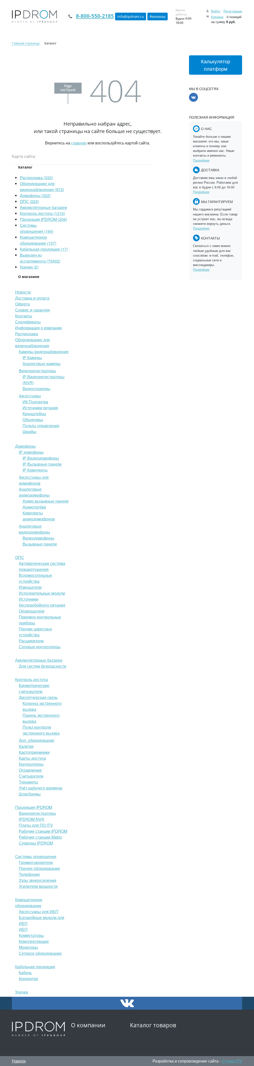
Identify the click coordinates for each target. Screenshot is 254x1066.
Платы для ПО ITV (36, 825)
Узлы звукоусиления (37, 880)
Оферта (22, 304)
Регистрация (232, 11)
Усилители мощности (38, 886)
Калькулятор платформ (215, 65)
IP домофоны (31, 452)
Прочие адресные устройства (35, 632)
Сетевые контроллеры (40, 647)
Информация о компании (38, 328)
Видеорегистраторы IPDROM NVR (37, 816)
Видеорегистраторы (37, 371)
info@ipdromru (130, 16)
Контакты (23, 316)
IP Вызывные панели (42, 464)
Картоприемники (34, 752)
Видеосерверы (36, 388)
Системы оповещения (35, 856)
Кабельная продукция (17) (44, 249)
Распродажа (26, 334)
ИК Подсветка (35, 402)
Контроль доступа (31, 679)
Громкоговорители (36, 862)
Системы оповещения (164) (36, 228)
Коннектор (28, 978)
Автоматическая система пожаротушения (42, 566)
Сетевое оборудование (40, 953)
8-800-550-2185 (95, 15)
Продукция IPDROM (33, 807)
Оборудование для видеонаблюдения (32, 342)
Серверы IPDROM (36, 843)
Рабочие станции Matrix (40, 837)
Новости (23, 292)
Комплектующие (34, 941)
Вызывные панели (40, 544)
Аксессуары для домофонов (34, 480)
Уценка (21, 992)
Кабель (25, 972)
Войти (215, 11)
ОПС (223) (29, 201)
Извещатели (30, 587)
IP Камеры (32, 357)
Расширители (31, 641)
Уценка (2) (29, 267)
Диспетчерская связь (38, 697)
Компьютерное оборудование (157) (38, 240)
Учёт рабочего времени (40, 788)
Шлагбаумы (30, 794)
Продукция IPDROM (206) (43, 219)
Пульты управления (41, 425)
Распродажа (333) (36, 177)
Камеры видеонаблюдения (43, 351)
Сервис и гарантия (32, 310)
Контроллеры (31, 764)
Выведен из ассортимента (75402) (40, 258)
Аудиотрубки (34, 507)
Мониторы (28, 947)
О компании (88, 1025)
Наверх (19, 1061)
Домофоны (25, 446)
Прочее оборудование (39, 868)
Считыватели (31, 776)
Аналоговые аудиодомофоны (34, 492)
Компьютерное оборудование (28, 902)
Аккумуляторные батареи (43, 207)
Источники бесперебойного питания (42, 602)
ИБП (23, 929)
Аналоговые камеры (42, 363)
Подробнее (201, 160)
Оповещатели (31, 611)
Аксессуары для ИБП (38, 911)
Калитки (26, 746)
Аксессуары (30, 396)
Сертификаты (28, 322)
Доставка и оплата (32, 298)
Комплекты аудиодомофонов (39, 516)
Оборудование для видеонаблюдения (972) (42, 186)
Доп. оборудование (36, 740)
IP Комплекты (35, 470)
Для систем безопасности (42, 666)
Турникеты (28, 782)
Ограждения (30, 770)
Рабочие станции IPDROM (43, 831)
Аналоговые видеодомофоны (34, 529)
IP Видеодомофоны (41, 458)
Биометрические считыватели (34, 688)
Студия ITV (232, 1061)
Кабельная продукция (35, 966)
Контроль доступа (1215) (42, 213)
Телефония (29, 874)
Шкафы (29, 431)
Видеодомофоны (38, 538)
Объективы (33, 419)
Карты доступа (32, 758)
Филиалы (157, 16)
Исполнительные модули (42, 593)
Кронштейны (34, 413)
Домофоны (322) (35, 195)
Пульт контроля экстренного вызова (41, 730)
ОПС (19, 557)
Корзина (217, 16)
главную (79, 143)
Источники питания (40, 408)
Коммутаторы (31, 935)
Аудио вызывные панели (45, 501)
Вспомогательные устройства (35, 578)
